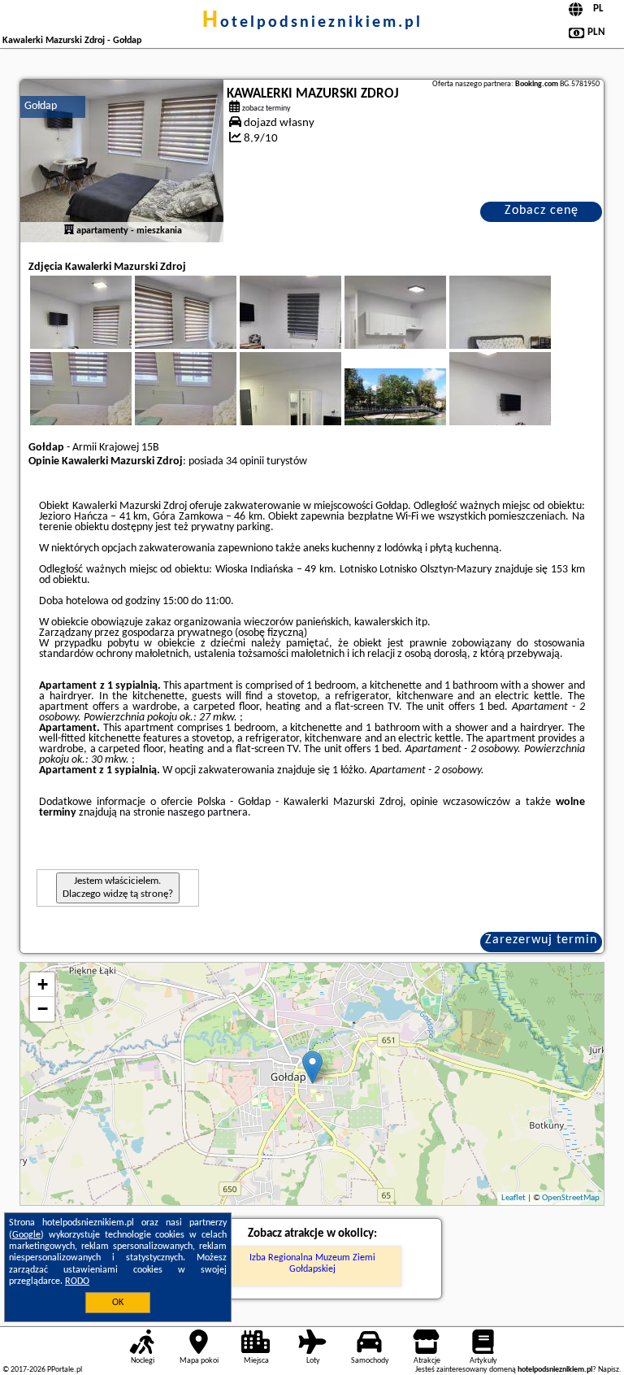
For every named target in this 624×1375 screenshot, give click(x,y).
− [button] (42, 1009)
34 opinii (245, 461)
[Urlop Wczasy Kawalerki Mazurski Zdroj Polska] (417, 409)
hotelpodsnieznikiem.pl (312, 23)
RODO (77, 1281)
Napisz (608, 1369)
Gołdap (40, 106)
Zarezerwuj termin (541, 939)
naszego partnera (207, 813)
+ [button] (42, 984)
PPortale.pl (64, 1369)
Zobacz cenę (541, 210)
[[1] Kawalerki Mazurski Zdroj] (121, 161)
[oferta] (69, 231)
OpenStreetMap (571, 1198)
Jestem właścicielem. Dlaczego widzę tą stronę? (118, 887)
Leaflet (513, 1198)
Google (26, 1235)
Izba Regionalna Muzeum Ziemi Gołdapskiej (312, 1263)
